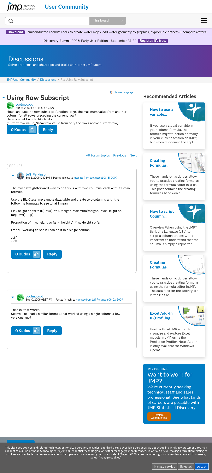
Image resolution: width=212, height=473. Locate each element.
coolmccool (24, 104)
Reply (48, 129)
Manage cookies (164, 466)
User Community (67, 6)
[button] (3, 97)
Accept (201, 466)
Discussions (48, 80)
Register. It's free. (153, 41)
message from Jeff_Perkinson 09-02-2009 (99, 299)
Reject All (186, 466)
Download (15, 32)
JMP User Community (21, 80)
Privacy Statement (184, 447)
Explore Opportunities (159, 416)
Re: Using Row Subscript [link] (77, 80)
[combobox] (47, 21)
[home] (22, 7)
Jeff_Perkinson (36, 174)
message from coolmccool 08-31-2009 (95, 177)
